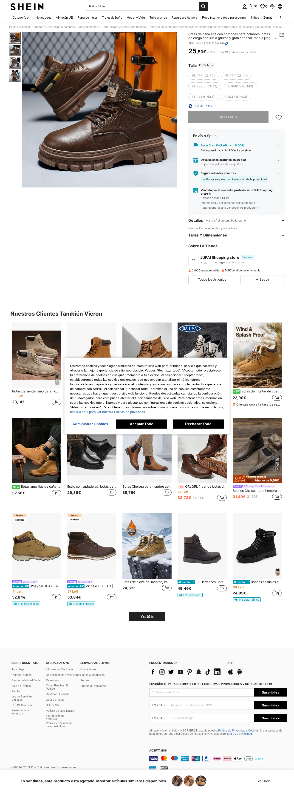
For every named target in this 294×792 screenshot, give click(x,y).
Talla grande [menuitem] (158, 17)
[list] (186, 671)
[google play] (239, 674)
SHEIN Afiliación (21, 705)
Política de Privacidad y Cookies (238, 730)
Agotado (228, 117)
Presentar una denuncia (20, 712)
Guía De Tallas (55, 699)
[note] (257, 404)
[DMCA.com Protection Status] (164, 767)
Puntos (84, 680)
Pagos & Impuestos (92, 675)
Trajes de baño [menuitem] (112, 17)
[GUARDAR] (278, 117)
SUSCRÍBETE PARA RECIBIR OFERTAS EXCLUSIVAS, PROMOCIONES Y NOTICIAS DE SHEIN (210, 684)
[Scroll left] (275, 17)
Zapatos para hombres (60, 27)
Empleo (16, 691)
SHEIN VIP (52, 705)
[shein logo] (27, 6)
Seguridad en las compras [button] (218, 173)
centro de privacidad (239, 733)
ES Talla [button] (204, 65)
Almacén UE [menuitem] (64, 17)
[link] (253, 6)
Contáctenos (88, 669)
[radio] (203, 76)
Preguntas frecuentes (93, 686)
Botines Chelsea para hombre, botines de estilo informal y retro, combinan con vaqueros (257, 490)
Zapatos (38, 27)
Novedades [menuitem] (43, 17)
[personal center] (244, 6)
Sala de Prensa (21, 686)
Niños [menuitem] (255, 17)
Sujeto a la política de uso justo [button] (220, 164)
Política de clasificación (60, 710)
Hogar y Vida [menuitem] (136, 17)
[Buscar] (203, 6)
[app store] (230, 674)
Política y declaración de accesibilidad (59, 725)
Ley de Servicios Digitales (21, 698)
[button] (272, 6)
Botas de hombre (88, 27)
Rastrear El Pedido (58, 694)
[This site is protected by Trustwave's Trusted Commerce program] (152, 767)
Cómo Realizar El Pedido (57, 687)
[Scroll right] (280, 17)
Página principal (19, 27)
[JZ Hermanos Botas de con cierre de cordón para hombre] (202, 546)
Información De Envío (59, 669)
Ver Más (147, 616)
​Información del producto (55, 717)
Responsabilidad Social (26, 680)
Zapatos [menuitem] (269, 17)
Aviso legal (18, 669)
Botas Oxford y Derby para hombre (124, 27)
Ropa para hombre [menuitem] (185, 17)
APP (230, 663)
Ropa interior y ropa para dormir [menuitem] (224, 17)
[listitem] (36, 366)
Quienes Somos (21, 675)
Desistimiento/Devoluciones (63, 675)
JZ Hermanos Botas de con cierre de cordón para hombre (202, 582)
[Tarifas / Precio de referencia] (207, 52)
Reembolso (53, 680)
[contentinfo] (218, 758)
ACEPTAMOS (158, 750)
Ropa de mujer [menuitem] (87, 17)
